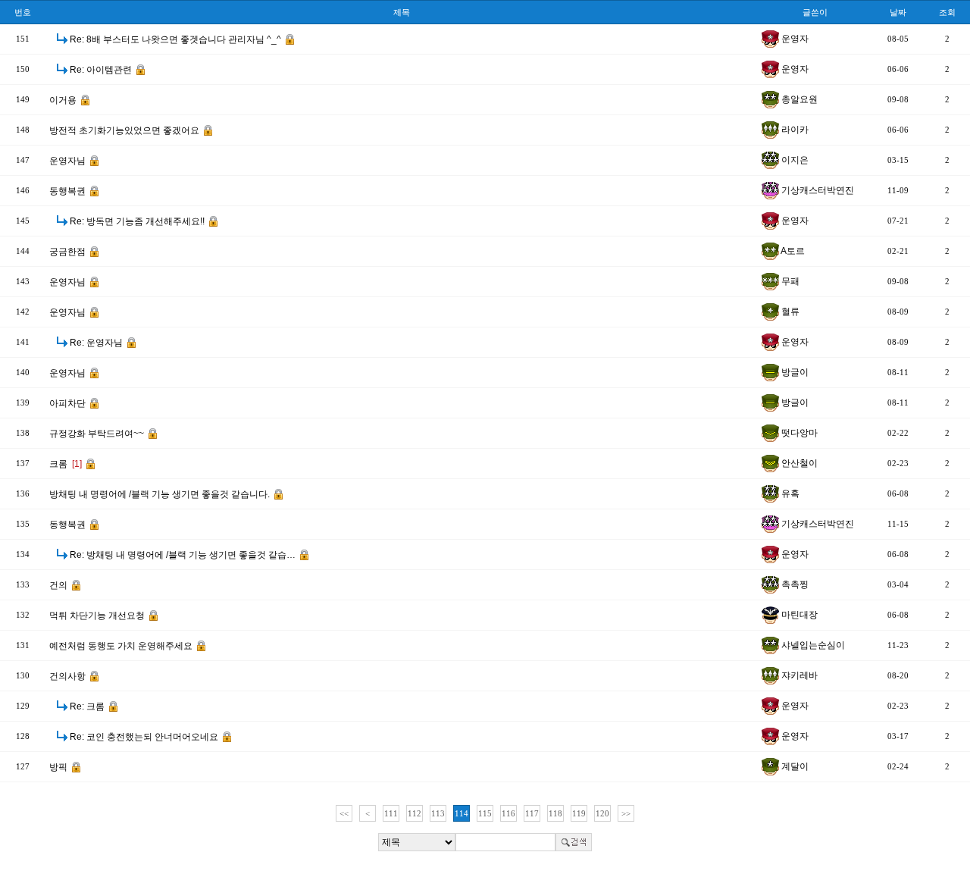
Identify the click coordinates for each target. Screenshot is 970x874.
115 (485, 813)
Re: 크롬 (88, 706)
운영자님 (68, 160)
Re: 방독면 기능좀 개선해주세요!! (138, 221)
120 (602, 813)
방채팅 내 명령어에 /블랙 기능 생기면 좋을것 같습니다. (160, 494)
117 (532, 813)
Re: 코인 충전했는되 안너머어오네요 (145, 736)
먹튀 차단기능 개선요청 (98, 615)
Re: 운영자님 (97, 342)
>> (625, 813)
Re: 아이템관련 (102, 69)
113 (438, 813)
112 (414, 813)
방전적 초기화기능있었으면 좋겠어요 (125, 130)
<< (344, 813)
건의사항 (68, 676)
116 (508, 813)
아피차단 (68, 403)
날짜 (898, 12)
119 (579, 813)
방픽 (59, 767)
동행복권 (68, 191)
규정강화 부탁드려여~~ (97, 433)
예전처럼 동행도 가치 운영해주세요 (122, 646)
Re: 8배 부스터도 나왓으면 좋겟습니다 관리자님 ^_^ (176, 39)
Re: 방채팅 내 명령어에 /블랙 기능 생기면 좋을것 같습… (184, 555)
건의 (59, 585)
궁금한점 (68, 251)
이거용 (64, 100)
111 (391, 813)
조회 (947, 12)
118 (555, 813)
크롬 (65, 464)
